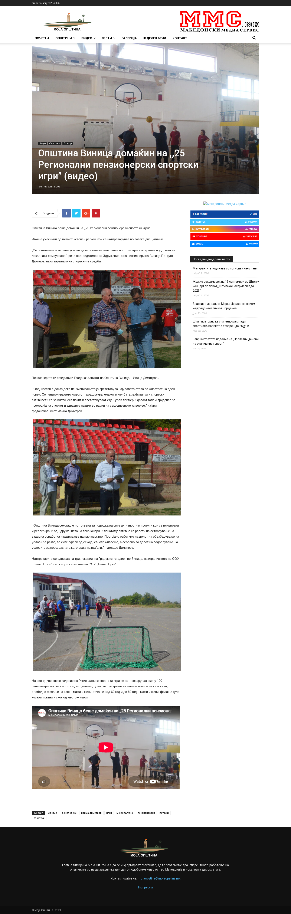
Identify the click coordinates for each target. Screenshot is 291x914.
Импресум (145, 887)
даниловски (69, 812)
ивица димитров (91, 812)
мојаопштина (125, 812)
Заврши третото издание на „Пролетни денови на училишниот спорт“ (226, 341)
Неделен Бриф (155, 38)
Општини (63, 38)
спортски (39, 817)
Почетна (42, 38)
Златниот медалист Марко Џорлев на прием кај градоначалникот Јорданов (224, 306)
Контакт (180, 38)
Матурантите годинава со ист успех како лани (225, 268)
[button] (254, 38)
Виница (68, 143)
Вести (107, 38)
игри (109, 812)
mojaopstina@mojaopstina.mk (159, 878)
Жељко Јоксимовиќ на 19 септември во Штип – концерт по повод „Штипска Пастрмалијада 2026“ (226, 286)
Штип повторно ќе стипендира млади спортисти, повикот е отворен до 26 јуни (221, 324)
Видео (86, 38)
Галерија (129, 38)
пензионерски (146, 812)
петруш (164, 812)
